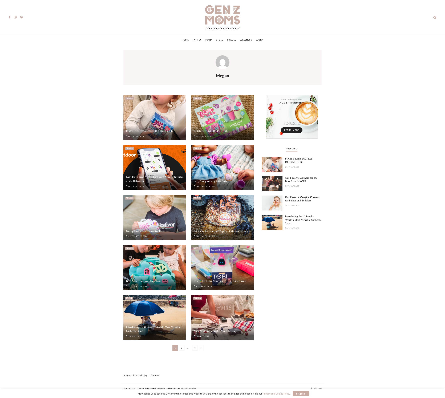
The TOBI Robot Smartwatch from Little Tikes (219, 281)
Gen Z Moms (137, 388)
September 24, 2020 (205, 236)
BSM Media (159, 388)
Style (219, 39)
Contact (155, 375)
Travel (231, 39)
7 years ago (293, 186)
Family (197, 39)
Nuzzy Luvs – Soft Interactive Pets (144, 231)
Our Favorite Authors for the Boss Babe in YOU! (301, 179)
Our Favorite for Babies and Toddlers (302, 198)
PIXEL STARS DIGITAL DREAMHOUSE (149, 131)
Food (208, 39)
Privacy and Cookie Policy (276, 393)
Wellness (246, 39)
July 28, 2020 (134, 336)
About (126, 375)
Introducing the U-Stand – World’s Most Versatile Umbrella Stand (303, 220)
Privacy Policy (140, 375)
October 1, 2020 (136, 186)
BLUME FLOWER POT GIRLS (211, 131)
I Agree (300, 393)
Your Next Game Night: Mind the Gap (215, 331)
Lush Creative (189, 388)
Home (185, 39)
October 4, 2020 (136, 136)
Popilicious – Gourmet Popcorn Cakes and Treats (221, 231)
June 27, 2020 (202, 336)
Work (259, 39)
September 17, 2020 (137, 286)
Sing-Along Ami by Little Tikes (211, 181)
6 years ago (293, 167)
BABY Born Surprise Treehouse (143, 281)
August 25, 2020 (204, 286)
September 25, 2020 (205, 186)
